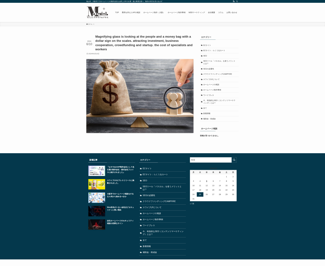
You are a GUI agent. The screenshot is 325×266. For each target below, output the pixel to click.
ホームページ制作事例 (212, 90)
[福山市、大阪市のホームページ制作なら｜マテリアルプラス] (97, 12)
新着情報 (206, 113)
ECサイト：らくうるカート (214, 50)
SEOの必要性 (208, 69)
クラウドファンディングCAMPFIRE (217, 74)
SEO (205, 56)
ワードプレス (208, 95)
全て (205, 108)
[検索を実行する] (234, 160)
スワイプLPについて (211, 79)
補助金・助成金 (209, 119)
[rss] (233, 1)
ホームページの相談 (211, 85)
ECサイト (207, 45)
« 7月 (192, 204)
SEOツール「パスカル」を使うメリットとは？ (219, 62)
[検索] (237, 1)
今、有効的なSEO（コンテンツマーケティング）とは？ (219, 101)
